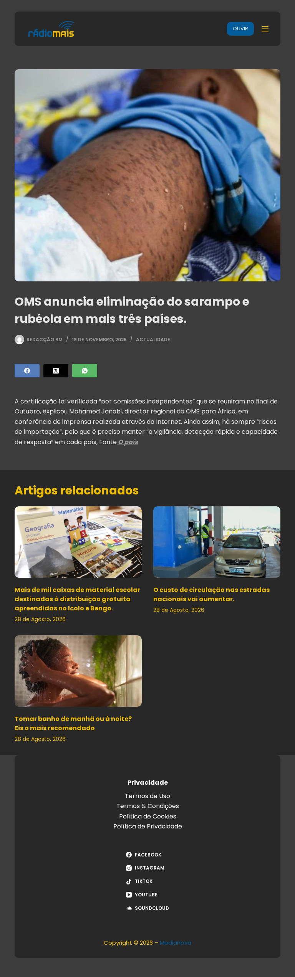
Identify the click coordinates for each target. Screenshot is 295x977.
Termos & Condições (147, 806)
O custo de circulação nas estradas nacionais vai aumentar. (211, 594)
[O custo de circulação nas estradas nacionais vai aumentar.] (216, 542)
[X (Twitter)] (55, 370)
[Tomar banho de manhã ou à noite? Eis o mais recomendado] (78, 671)
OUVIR (240, 28)
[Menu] (265, 28)
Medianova (175, 943)
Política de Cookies (147, 816)
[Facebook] (27, 370)
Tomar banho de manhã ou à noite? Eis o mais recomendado (73, 723)
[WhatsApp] (84, 370)
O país (127, 442)
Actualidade (153, 339)
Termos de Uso (147, 796)
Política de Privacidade (147, 826)
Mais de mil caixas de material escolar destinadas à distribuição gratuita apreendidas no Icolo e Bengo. (77, 599)
